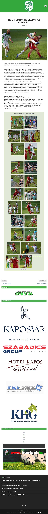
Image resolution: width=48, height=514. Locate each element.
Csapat (14, 480)
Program (10, 480)
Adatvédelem (20, 512)
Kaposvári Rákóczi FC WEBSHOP (24, 291)
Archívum (14, 512)
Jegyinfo (18, 480)
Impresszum (9, 512)
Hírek (7, 480)
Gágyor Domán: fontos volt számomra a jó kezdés (12, 488)
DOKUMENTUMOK (27, 480)
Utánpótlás (37, 480)
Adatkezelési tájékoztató (28, 512)
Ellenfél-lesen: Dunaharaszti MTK (9, 491)
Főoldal (3, 480)
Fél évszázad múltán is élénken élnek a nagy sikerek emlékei (14, 485)
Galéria (33, 480)
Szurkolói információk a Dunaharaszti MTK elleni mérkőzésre (14, 494)
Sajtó (22, 480)
